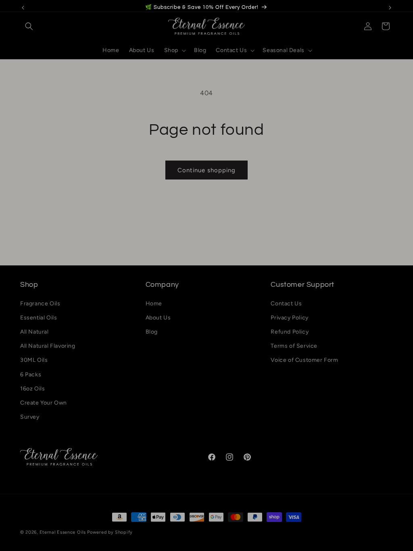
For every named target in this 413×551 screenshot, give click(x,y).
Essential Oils (38, 317)
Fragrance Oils (40, 303)
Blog (152, 331)
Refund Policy (290, 331)
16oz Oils (32, 388)
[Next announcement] (390, 7)
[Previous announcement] (23, 7)
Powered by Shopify (110, 532)
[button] (29, 26)
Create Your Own (43, 402)
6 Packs (30, 374)
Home (154, 303)
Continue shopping (206, 170)
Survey (30, 416)
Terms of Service (294, 345)
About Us (158, 317)
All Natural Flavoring (47, 345)
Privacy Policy (289, 317)
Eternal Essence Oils (63, 532)
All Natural (34, 331)
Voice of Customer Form (304, 360)
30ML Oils (34, 360)
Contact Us (286, 303)
